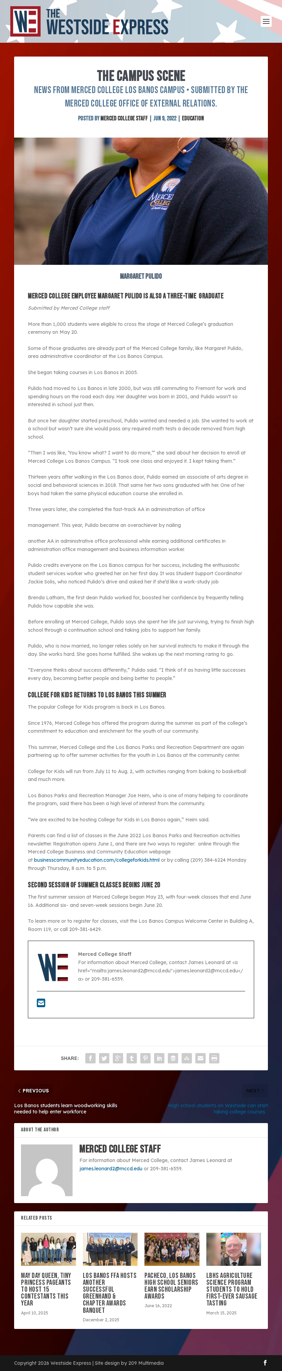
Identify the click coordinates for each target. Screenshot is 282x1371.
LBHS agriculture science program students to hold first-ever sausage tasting (232, 1289)
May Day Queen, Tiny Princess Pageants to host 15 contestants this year (46, 1289)
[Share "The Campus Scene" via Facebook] (90, 1058)
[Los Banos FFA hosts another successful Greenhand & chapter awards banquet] (110, 1249)
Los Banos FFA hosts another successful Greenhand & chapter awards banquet (110, 1293)
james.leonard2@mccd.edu (110, 1168)
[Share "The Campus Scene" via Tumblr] (132, 1058)
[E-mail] (41, 1005)
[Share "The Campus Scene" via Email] (200, 1058)
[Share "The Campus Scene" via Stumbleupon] (187, 1058)
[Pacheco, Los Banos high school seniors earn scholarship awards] (171, 1249)
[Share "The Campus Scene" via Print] (214, 1058)
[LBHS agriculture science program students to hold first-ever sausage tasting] (233, 1249)
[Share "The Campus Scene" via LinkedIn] (159, 1058)
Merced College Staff (124, 118)
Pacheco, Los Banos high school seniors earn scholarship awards (171, 1286)
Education (193, 118)
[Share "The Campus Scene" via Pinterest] (145, 1058)
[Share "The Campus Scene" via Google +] (118, 1058)
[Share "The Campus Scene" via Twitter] (104, 1058)
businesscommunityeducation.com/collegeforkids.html (97, 860)
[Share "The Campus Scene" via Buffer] (173, 1058)
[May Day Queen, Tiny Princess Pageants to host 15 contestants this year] (48, 1249)
